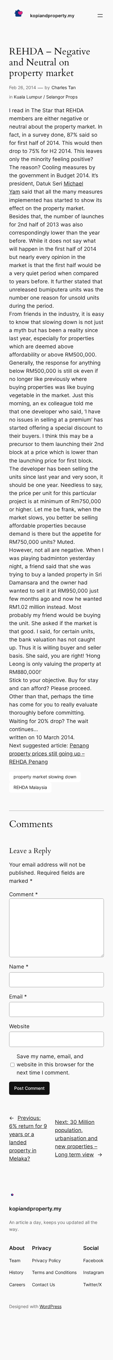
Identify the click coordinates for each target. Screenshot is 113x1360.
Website (19, 1026)
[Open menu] (100, 15)
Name (19, 966)
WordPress (51, 1306)
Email (18, 996)
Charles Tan (63, 87)
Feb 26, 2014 (22, 87)
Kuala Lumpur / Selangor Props (46, 96)
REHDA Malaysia (30, 787)
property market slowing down (44, 776)
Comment (23, 894)
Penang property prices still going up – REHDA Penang (49, 753)
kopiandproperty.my (52, 15)
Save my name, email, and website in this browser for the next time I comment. (55, 1064)
